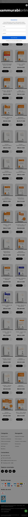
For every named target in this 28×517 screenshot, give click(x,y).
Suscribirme (14, 37)
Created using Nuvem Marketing (14, 42)
